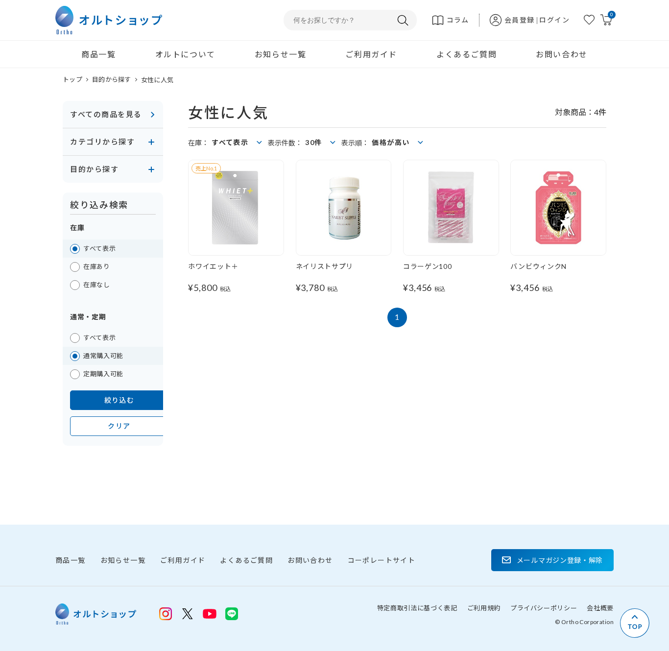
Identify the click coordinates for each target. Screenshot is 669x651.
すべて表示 (99, 248)
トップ (72, 79)
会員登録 (519, 20)
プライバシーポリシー (543, 608)
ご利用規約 (484, 608)
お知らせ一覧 (281, 54)
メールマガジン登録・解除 (560, 560)
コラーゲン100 (427, 266)
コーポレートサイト (382, 560)
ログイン (554, 20)
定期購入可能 (103, 374)
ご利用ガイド (371, 54)
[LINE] (209, 612)
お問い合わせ (562, 54)
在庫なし (96, 285)
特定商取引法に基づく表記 (417, 608)
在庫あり (96, 266)
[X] (187, 613)
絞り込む (119, 400)
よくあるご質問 (466, 54)
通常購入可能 (103, 356)
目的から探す (111, 79)
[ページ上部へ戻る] (634, 623)
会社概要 (600, 608)
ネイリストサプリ (325, 266)
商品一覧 (98, 54)
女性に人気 (157, 80)
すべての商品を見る (106, 114)
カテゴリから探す (102, 141)
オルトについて (185, 54)
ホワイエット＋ (213, 266)
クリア (119, 426)
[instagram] (165, 613)
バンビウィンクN (538, 266)
